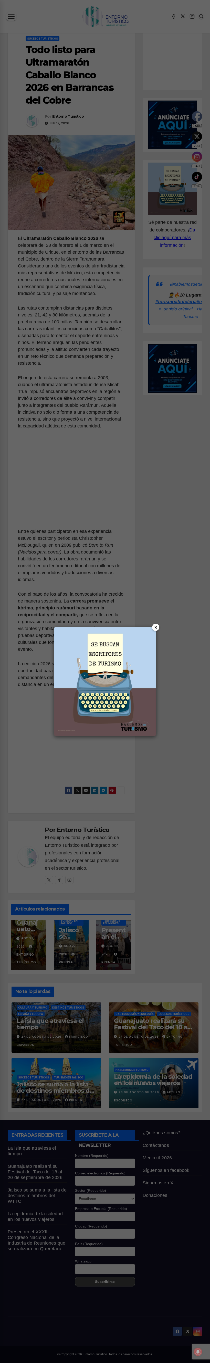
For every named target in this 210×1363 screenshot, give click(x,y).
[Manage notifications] (198, 1352)
